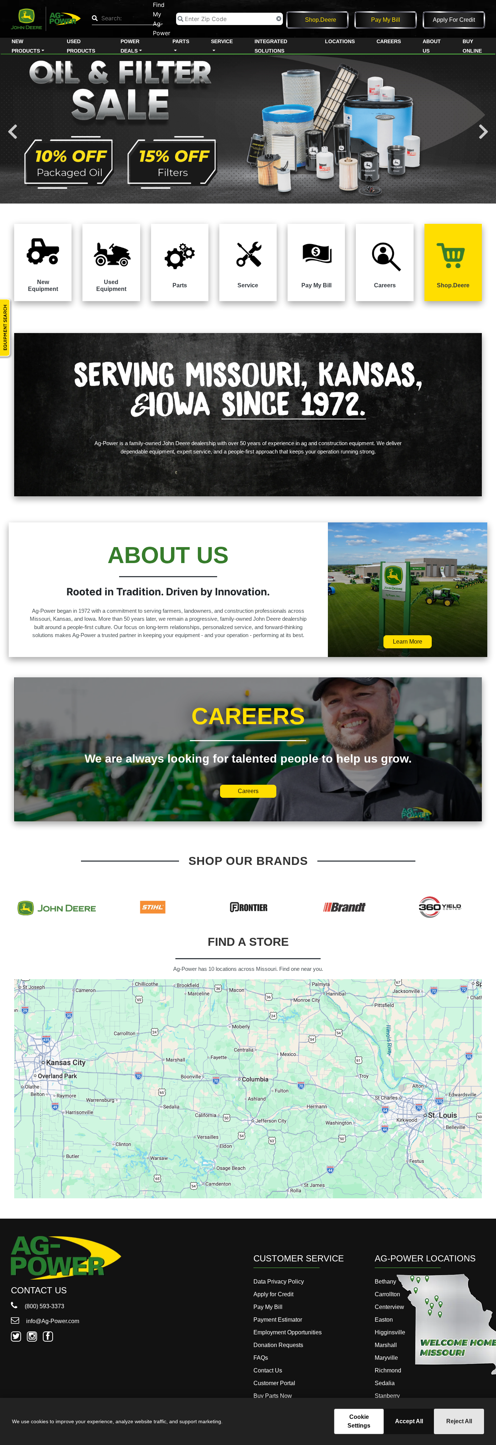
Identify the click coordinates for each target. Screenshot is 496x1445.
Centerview (389, 1307)
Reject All (459, 1421)
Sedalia (385, 1383)
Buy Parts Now (272, 1396)
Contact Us (267, 1370)
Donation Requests (278, 1345)
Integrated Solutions (271, 46)
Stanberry (387, 1396)
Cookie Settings (358, 1421)
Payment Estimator (277, 1320)
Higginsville (390, 1332)
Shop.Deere (320, 20)
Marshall (386, 1345)
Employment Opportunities (287, 1332)
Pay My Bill (385, 20)
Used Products (81, 46)
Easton (384, 1320)
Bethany (385, 1281)
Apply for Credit (454, 20)
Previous (12, 131)
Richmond (388, 1370)
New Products (26, 46)
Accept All (409, 1421)
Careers (389, 41)
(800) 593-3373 (43, 1306)
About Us (432, 46)
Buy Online (472, 46)
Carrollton (387, 1294)
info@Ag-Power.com (52, 1321)
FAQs (260, 1358)
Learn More (407, 642)
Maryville (386, 1358)
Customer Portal (274, 1383)
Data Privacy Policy (278, 1281)
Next (483, 131)
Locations (340, 41)
